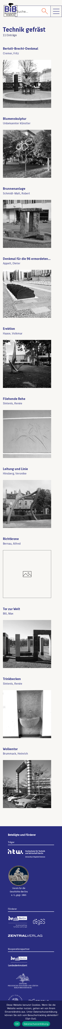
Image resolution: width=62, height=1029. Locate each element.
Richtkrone (11, 538)
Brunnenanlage (14, 188)
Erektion (9, 328)
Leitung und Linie (15, 468)
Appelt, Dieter (11, 263)
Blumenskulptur (14, 118)
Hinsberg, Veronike (15, 473)
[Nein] (57, 1014)
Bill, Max (8, 613)
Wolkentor (10, 748)
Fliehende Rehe (14, 398)
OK (17, 1023)
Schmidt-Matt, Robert (16, 193)
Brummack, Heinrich (15, 753)
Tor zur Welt (11, 608)
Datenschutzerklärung (36, 1023)
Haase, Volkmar (12, 333)
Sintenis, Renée (12, 403)
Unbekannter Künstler (16, 123)
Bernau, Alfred (11, 543)
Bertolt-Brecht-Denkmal (20, 48)
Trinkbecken (12, 678)
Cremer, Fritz (11, 53)
